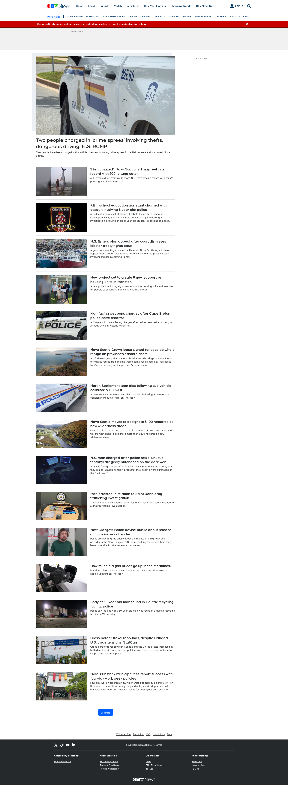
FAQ (148, 734)
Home (79, 6)
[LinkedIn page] (74, 745)
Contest (133, 16)
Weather (187, 16)
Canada (104, 6)
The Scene (220, 16)
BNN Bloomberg (154, 765)
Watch (118, 6)
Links (233, 16)
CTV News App (123, 734)
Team (169, 734)
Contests (145, 16)
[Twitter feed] (56, 745)
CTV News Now (205, 6)
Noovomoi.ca (198, 765)
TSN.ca (149, 768)
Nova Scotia (92, 16)
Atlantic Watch (75, 16)
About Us (174, 16)
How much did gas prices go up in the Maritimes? (130, 566)
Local (91, 6)
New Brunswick (203, 16)
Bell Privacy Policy (109, 761)
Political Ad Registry (109, 768)
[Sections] (39, 6)
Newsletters (159, 734)
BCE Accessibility (62, 761)
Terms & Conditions (109, 765)
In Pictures (133, 6)
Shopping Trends (181, 6)
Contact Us (160, 16)
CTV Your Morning (155, 6)
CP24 (148, 761)
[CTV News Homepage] (58, 6)
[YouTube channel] (68, 745)
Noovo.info (197, 761)
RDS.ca (195, 768)
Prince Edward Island (114, 16)
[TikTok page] (62, 745)
